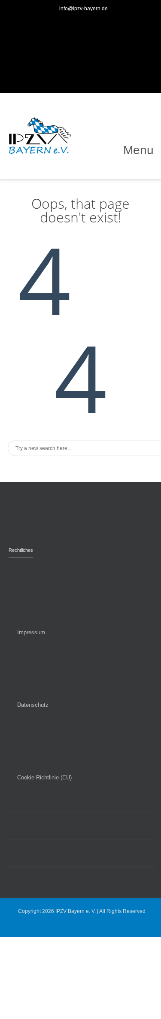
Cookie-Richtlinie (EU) (44, 777)
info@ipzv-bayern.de (83, 9)
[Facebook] (64, 61)
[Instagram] (96, 61)
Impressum (31, 632)
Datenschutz (33, 705)
